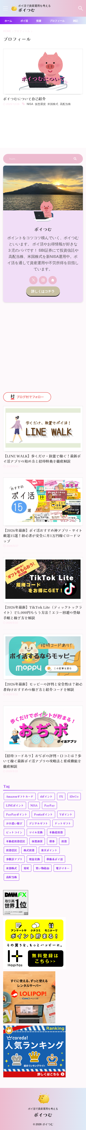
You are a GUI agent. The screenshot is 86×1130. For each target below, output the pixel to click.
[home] (52, 280)
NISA (30, 104)
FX (61, 796)
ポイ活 (24, 20)
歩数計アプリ (14, 859)
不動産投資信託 (15, 841)
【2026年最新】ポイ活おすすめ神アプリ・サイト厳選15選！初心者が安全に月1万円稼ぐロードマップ (42, 535)
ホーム (8, 20)
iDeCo (74, 796)
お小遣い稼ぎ (14, 823)
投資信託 (11, 850)
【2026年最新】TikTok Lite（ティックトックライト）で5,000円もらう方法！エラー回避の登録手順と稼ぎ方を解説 (42, 612)
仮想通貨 (40, 104)
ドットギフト (63, 823)
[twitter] (33, 280)
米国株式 (52, 104)
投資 (38, 20)
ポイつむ (26, 10)
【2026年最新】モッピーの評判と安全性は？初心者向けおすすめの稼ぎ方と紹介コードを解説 (42, 686)
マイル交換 (36, 832)
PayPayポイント (16, 814)
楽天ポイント (49, 850)
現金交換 (34, 859)
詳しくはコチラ (43, 291)
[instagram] (43, 280)
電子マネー (63, 868)
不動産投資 (56, 832)
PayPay (49, 805)
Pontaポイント (43, 814)
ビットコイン (14, 832)
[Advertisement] (43, 347)
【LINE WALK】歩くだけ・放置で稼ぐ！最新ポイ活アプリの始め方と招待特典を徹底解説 (42, 458)
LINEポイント (15, 805)
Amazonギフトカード (19, 796)
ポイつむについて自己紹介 (24, 98)
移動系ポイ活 (55, 859)
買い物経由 (42, 868)
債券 (52, 841)
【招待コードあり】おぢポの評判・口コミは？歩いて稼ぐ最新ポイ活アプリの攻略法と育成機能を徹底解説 (42, 761)
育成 (26, 868)
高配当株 (65, 104)
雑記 (75, 20)
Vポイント (65, 814)
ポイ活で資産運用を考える (43, 1108)
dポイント (46, 796)
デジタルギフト (38, 823)
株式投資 (29, 850)
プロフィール (57, 20)
